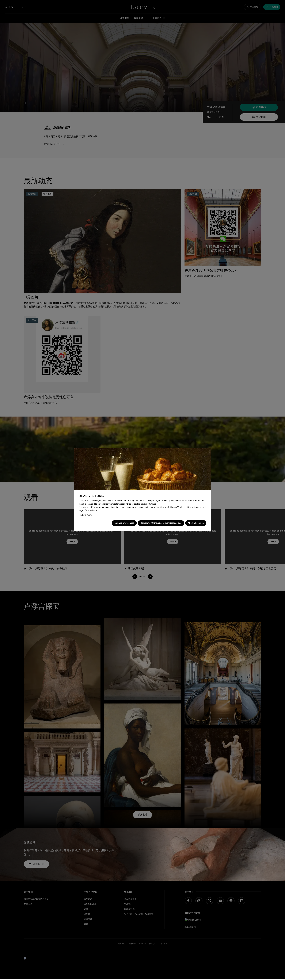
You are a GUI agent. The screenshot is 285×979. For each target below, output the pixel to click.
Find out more (85, 515)
